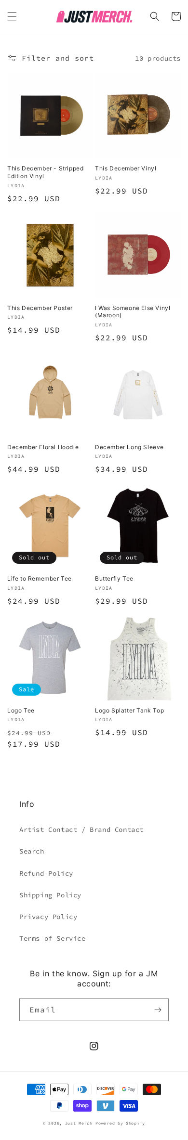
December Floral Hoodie (43, 447)
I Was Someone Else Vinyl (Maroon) (132, 311)
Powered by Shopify (120, 1123)
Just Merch (79, 1123)
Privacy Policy (48, 916)
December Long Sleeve (129, 447)
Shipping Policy (50, 895)
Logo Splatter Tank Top (129, 710)
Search (31, 851)
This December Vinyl (125, 168)
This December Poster (40, 307)
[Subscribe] (157, 1009)
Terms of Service (52, 938)
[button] (12, 16)
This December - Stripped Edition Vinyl (45, 172)
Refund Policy (46, 873)
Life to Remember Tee (39, 578)
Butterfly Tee (114, 578)
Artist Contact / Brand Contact (81, 829)
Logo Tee (21, 710)
